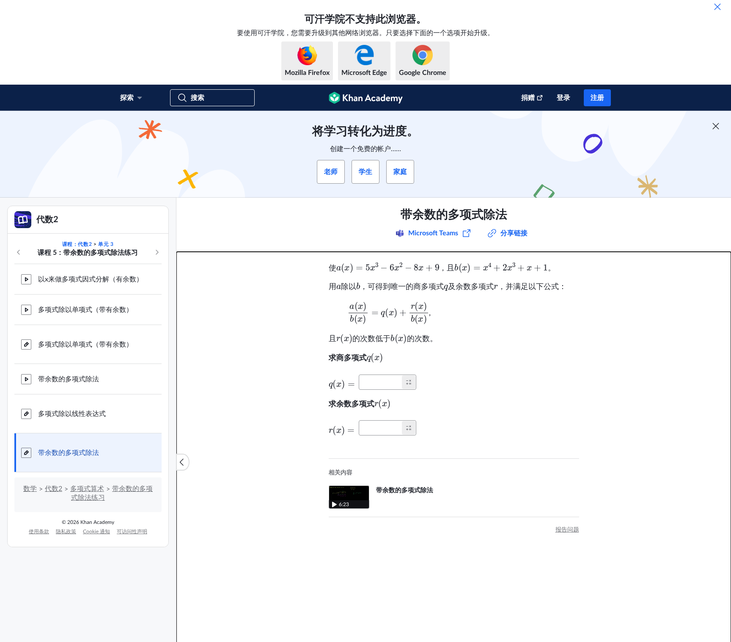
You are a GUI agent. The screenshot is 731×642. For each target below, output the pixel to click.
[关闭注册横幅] (715, 126)
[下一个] (157, 252)
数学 (30, 488)
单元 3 (105, 244)
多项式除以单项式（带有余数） (85, 309)
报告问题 (567, 530)
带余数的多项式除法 (68, 379)
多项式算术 (87, 488)
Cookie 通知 (96, 531)
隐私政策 (66, 531)
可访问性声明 (132, 531)
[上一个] (19, 252)
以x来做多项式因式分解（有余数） (90, 279)
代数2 (53, 488)
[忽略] (717, 7)
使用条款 (39, 531)
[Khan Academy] (366, 97)
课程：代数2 (77, 244)
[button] (408, 382)
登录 (563, 97)
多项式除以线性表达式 (72, 414)
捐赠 (528, 97)
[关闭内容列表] (183, 462)
